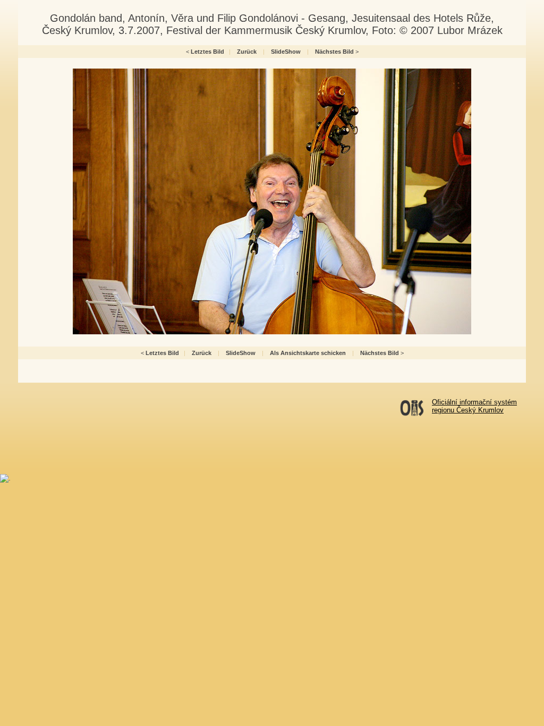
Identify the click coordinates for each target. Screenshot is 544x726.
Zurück (247, 51)
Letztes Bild (207, 51)
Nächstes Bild (334, 51)
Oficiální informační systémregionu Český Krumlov (474, 406)
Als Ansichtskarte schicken (308, 353)
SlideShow (286, 51)
